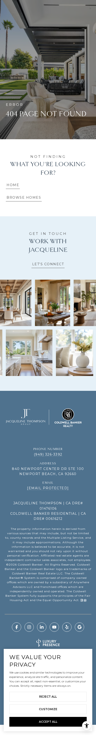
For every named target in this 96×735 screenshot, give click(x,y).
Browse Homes (24, 197)
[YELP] (67, 627)
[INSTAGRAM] (29, 627)
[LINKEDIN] (41, 627)
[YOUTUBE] (54, 627)
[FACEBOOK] (16, 627)
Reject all (48, 696)
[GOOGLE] (79, 627)
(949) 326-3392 (48, 454)
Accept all (48, 721)
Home (13, 185)
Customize (48, 709)
